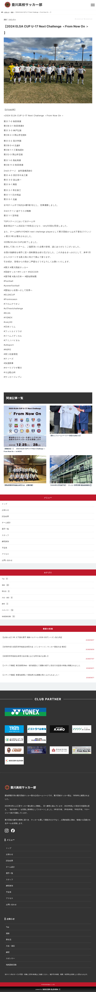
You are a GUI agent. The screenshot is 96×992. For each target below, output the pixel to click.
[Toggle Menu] (93, 5)
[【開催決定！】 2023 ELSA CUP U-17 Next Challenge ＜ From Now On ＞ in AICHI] (25, 446)
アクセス (5, 554)
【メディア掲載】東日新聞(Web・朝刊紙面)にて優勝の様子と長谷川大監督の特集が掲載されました (41, 665)
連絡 (5, 19)
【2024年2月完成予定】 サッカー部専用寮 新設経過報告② (71, 485)
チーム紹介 (6, 522)
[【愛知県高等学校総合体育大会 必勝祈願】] (25, 483)
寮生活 (5, 591)
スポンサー (12, 19)
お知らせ (5, 510)
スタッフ (5, 535)
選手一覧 (5, 529)
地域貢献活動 (8, 616)
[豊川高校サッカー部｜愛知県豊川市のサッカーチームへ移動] (2, 12)
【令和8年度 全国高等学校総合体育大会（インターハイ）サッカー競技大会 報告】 (34, 647)
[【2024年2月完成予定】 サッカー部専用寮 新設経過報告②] (71, 483)
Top (4, 579)
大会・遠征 (7, 597)
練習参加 (5, 541)
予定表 (4, 548)
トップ (4, 504)
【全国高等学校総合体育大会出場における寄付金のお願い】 (25, 656)
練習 (5, 604)
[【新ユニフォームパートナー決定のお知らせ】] (71, 433)
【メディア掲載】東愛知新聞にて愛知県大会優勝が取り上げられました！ (31, 675)
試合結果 (5, 516)
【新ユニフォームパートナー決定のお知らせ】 (65, 435)
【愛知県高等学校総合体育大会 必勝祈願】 (19, 485)
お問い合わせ (7, 560)
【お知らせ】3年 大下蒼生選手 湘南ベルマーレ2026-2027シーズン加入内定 (32, 637)
